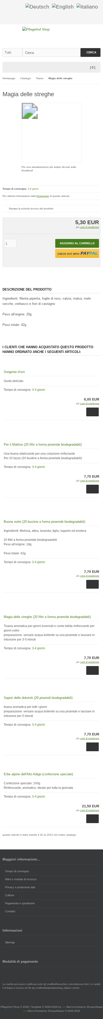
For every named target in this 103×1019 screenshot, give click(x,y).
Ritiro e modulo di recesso (20, 879)
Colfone (9, 895)
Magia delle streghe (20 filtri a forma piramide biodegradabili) (47, 617)
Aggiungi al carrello (77, 243)
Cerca (90, 52)
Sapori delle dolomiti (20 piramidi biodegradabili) (38, 698)
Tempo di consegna (17, 871)
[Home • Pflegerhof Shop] (51, 29)
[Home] (91, 18)
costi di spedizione (89, 227)
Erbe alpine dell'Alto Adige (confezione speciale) (38, 774)
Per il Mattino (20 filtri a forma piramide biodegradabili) (43, 444)
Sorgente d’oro (14, 372)
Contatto (10, 911)
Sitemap (10, 942)
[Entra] (12, 7)
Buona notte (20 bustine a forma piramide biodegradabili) (44, 522)
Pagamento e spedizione (20, 903)
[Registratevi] (18, 7)
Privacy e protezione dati (20, 887)
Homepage (42, 196)
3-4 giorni (33, 188)
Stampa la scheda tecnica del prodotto (31, 208)
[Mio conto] (97, 18)
